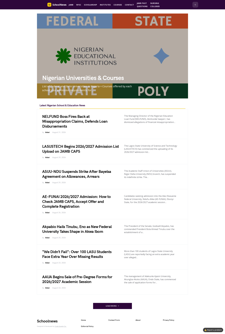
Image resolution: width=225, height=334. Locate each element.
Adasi (47, 132)
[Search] (195, 5)
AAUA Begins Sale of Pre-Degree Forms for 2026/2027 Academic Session (77, 279)
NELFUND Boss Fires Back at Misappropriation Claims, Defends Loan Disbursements (74, 121)
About (138, 320)
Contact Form (114, 320)
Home (83, 320)
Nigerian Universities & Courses (83, 78)
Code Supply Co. (61, 326)
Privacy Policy (168, 320)
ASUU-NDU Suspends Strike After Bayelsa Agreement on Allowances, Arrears (76, 174)
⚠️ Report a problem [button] (213, 330)
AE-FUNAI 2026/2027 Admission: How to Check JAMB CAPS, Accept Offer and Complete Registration (76, 201)
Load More (111, 306)
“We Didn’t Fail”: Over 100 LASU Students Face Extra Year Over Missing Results (76, 254)
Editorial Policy (87, 326)
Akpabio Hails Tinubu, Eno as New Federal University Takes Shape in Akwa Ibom (77, 229)
